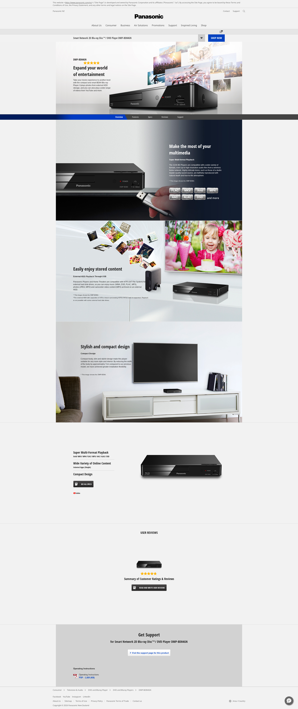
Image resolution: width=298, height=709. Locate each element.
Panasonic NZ (59, 11)
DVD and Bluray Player (98, 690)
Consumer (57, 690)
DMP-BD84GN (145, 690)
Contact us (137, 701)
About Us (57, 701)
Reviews (165, 116)
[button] (289, 700)
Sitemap (68, 701)
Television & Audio (75, 690)
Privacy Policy (97, 701)
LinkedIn (86, 696)
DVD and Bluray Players (123, 690)
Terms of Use (81, 701)
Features (135, 116)
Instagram (76, 696)
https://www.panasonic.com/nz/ (78, 2)
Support (180, 116)
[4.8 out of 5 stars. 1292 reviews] (92, 63)
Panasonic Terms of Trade (117, 701)
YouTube (66, 696)
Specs (150, 116)
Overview (119, 116)
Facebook (57, 696)
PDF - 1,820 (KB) (87, 677)
